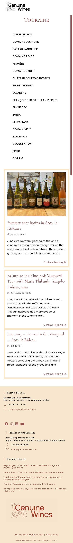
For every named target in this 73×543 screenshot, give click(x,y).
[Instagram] (11, 424)
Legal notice (52, 535)
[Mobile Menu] (68, 6)
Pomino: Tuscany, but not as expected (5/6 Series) (30, 484)
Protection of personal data (29, 535)
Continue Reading (53, 262)
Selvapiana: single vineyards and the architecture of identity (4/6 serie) (35, 489)
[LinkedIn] (16, 424)
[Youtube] (22, 424)
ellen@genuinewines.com (24, 449)
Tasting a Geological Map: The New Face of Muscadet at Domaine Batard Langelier (33, 478)
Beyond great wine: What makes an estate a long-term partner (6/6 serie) (32, 466)
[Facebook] (6, 424)
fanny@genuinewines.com (22, 409)
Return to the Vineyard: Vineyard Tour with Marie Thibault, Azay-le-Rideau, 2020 (36, 281)
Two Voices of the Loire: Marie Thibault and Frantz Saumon (34, 472)
